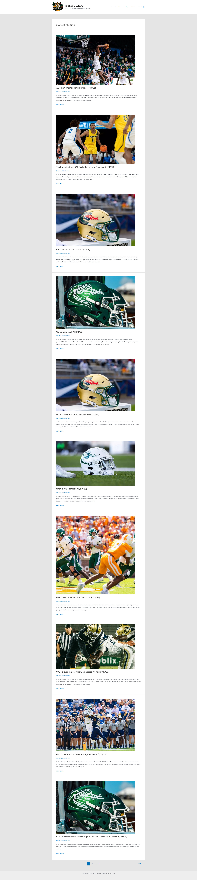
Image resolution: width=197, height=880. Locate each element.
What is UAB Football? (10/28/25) (71, 489)
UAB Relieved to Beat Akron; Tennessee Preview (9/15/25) (82, 672)
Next (140, 864)
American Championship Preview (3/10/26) (76, 88)
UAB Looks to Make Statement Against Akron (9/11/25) (81, 754)
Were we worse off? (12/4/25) (69, 332)
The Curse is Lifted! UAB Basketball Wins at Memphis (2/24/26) (85, 167)
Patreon (120, 7)
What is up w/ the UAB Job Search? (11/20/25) (77, 414)
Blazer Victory (74, 6)
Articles (133, 7)
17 (99, 864)
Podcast (113, 7)
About (140, 7)
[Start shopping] (144, 7)
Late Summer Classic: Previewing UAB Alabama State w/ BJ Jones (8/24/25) (91, 837)
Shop (127, 7)
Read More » (60, 105)
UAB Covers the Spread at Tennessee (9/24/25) (78, 597)
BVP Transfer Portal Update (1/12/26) (73, 249)
